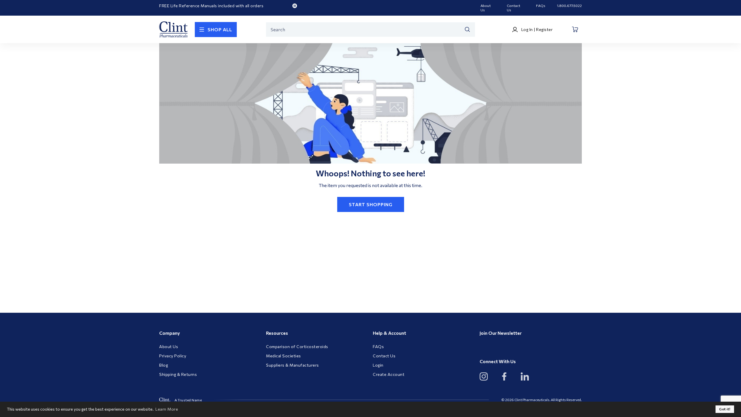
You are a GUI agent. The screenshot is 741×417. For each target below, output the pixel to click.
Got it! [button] (725, 409)
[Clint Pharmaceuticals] (173, 29)
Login (378, 365)
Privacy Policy (172, 356)
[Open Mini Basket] (575, 29)
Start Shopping (370, 204)
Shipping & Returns (178, 374)
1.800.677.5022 (569, 5)
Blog (163, 365)
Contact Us (513, 7)
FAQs (540, 5)
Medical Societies (283, 356)
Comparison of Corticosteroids (297, 347)
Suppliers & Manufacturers (292, 365)
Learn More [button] (166, 409)
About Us (485, 7)
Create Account (388, 374)
